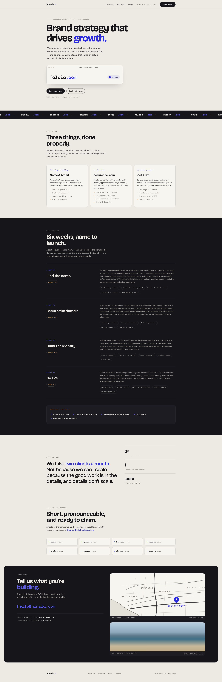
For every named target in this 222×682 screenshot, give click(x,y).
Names (130, 4)
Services (110, 4)
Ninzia (50, 4)
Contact (119, 673)
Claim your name (56, 91)
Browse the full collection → (80, 530)
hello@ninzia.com (36, 606)
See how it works (76, 91)
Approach (120, 4)
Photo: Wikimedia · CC (193, 653)
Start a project (167, 4)
